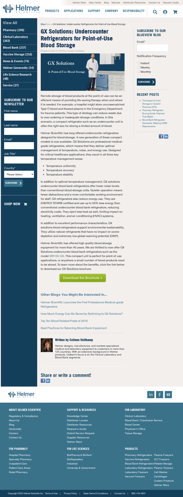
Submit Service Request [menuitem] (80, 433)
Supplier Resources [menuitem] (78, 437)
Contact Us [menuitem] (154, 2)
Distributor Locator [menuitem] (77, 420)
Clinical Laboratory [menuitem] (135, 416)
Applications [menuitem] (73, 11)
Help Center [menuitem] (95, 2)
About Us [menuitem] (14, 420)
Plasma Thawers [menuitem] (163, 467)
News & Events (16, 61)
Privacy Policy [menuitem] (70, 493)
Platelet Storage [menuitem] (163, 463)
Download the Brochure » (82, 278)
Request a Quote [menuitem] (76, 428)
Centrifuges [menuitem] (160, 476)
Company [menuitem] (111, 11)
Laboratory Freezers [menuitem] (136, 472)
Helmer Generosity (18, 68)
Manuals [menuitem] (116, 2)
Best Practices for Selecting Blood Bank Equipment (74, 328)
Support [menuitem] (94, 11)
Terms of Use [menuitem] (51, 493)
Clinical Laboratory (15, 39)
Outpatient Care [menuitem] (18, 463)
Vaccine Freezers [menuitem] (135, 476)
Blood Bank (14, 47)
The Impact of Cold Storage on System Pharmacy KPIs (151, 103)
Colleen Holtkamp (81, 340)
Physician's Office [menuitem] (135, 428)
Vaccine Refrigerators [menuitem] (137, 459)
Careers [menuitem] (13, 433)
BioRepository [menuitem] (75, 459)
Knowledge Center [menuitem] (77, 416)
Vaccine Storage (17, 54)
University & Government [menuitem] (81, 467)
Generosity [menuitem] (15, 428)
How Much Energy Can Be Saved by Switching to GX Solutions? (82, 313)
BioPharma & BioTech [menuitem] (79, 455)
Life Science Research (17, 76)
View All (10, 23)
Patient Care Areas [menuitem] (19, 467)
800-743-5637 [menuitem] (139, 493)
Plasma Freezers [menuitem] (163, 455)
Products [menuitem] (52, 11)
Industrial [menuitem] (72, 463)
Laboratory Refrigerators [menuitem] (139, 467)
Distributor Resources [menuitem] (134, 2)
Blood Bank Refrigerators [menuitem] (139, 463)
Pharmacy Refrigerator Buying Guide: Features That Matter (153, 113)
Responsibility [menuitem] (134, 11)
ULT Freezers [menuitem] (161, 459)
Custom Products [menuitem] (164, 480)
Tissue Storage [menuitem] (133, 433)
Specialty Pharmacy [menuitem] (20, 459)
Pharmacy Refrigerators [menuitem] (138, 455)
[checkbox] (152, 67)
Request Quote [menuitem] (171, 2)
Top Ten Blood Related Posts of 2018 (64, 320)
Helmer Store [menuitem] (79, 2)
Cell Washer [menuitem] (161, 472)
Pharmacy (13, 30)
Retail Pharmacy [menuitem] (18, 472)
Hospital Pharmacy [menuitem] (19, 455)
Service (11, 85)
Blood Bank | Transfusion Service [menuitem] (143, 420)
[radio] (152, 63)
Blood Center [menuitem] (132, 424)
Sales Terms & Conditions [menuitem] (95, 493)
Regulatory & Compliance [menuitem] (23, 416)
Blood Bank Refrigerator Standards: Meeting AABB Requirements (154, 123)
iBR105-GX (57, 256)
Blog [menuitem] (106, 2)
